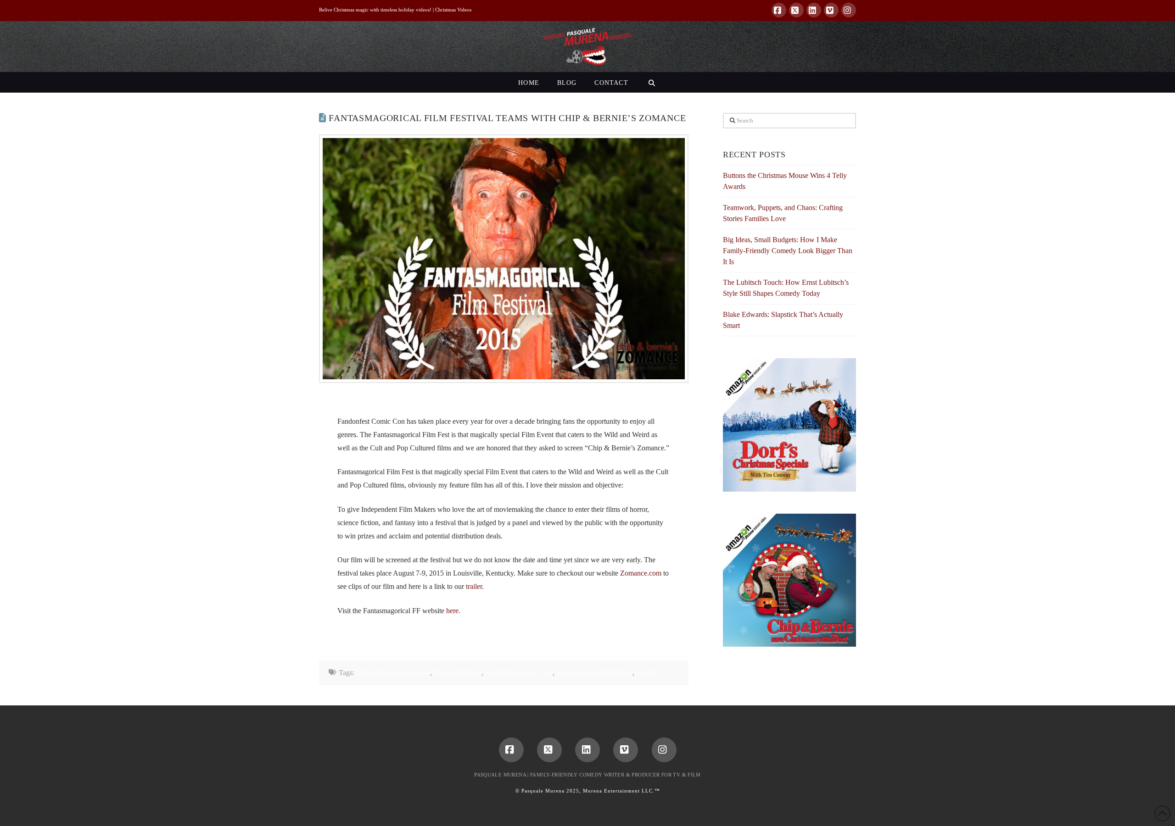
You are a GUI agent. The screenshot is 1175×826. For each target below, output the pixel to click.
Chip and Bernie (457, 672)
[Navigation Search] (651, 82)
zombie (646, 672)
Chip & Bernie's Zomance (392, 672)
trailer (474, 586)
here (452, 611)
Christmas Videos (453, 9)
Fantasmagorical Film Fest (594, 672)
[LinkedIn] (813, 10)
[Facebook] (779, 10)
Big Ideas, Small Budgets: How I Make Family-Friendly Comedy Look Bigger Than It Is (787, 251)
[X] (796, 10)
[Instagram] (848, 10)
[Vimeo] (831, 10)
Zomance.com (640, 573)
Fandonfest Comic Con (519, 672)
